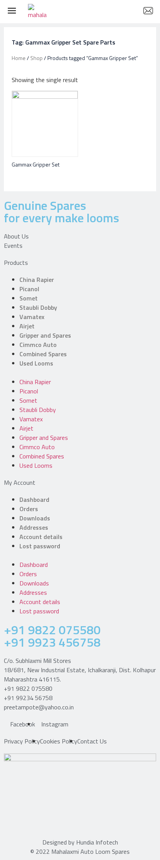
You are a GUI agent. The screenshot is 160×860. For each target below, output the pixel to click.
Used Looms (36, 363)
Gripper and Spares (45, 335)
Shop (36, 58)
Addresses (33, 527)
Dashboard (34, 499)
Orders (28, 508)
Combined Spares (43, 354)
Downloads (34, 518)
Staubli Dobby (38, 307)
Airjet (27, 326)
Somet (28, 298)
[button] (80, 372)
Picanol (29, 289)
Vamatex (31, 316)
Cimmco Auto (38, 344)
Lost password (39, 546)
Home (19, 58)
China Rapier (36, 279)
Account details (41, 536)
